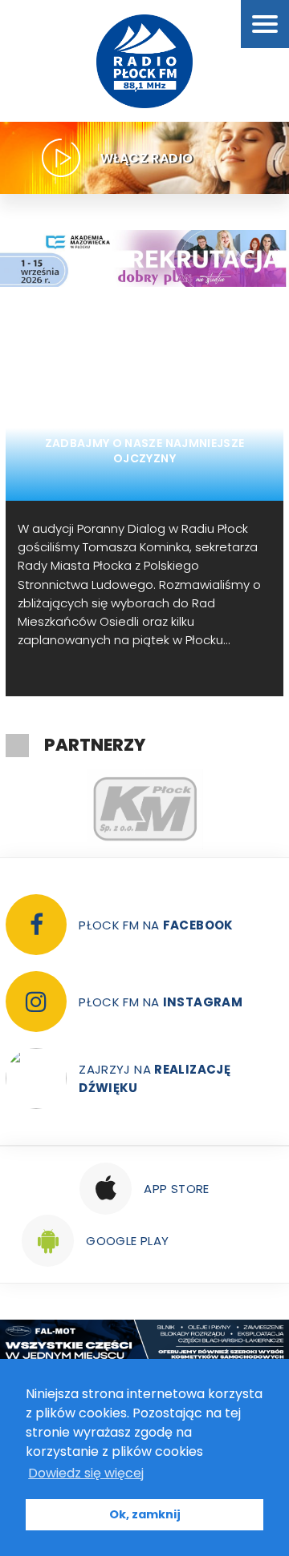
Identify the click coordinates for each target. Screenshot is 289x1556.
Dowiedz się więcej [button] (86, 1473)
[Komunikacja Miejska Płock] (144, 809)
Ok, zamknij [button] (145, 1514)
